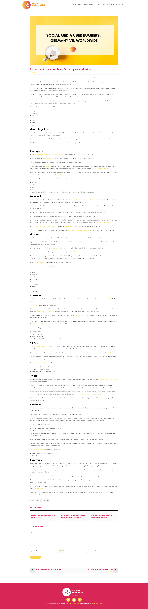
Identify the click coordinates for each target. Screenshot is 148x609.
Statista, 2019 (64, 216)
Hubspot (73, 179)
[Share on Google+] (48, 500)
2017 (110, 299)
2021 (59, 242)
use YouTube (49, 299)
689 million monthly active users (45, 346)
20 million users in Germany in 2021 (70, 359)
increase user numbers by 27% (108, 379)
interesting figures (41, 449)
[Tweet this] (37, 500)
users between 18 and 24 (101, 168)
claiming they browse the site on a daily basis (87, 394)
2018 (48, 328)
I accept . (38, 546)
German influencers (43, 363)
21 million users (46, 158)
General (34, 72)
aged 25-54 (54, 248)
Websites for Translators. (96, 603)
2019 (111, 353)
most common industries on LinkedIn (42, 266)
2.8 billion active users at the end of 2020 (88, 200)
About (117, 5)
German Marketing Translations (105, 5)
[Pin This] (44, 500)
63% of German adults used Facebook (45, 226)
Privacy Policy (40, 546)
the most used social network (44, 311)
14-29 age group (38, 262)
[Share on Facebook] (41, 500)
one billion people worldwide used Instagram (50, 154)
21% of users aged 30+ (65, 175)
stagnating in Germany (102, 222)
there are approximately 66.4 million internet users (91, 139)
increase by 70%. (81, 315)
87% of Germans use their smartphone (78, 230)
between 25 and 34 (70, 226)
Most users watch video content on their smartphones (48, 324)
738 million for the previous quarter (90, 242)
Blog (123, 5)
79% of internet (34, 305)
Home (74, 5)
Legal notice (69, 603)
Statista (48, 166)
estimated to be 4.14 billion (62, 139)
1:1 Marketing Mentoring (38, 488)
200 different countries (77, 252)
